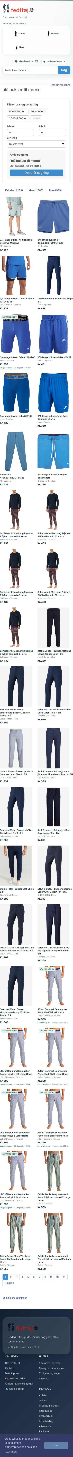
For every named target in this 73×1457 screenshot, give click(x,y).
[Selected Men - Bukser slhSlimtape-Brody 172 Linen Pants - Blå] (16, 686)
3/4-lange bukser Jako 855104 (16, 416)
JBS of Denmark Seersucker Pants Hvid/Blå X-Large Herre (53, 1072)
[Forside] (18, 8)
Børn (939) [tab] (55, 190)
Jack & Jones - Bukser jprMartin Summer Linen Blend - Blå (16, 773)
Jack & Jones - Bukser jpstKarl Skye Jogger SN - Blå (53, 832)
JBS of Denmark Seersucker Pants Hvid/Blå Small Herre (15, 1196)
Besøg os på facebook (51, 1368)
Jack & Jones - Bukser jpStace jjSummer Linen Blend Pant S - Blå (55, 773)
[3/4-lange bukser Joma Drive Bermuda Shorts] (53, 393)
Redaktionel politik (15, 1378)
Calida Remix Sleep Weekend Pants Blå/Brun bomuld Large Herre (15, 1259)
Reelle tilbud (46, 1415)
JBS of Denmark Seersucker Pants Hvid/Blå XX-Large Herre (16, 1072)
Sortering (12, 137)
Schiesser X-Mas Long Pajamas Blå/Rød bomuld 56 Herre (54, 594)
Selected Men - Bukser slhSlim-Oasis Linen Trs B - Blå (54, 711)
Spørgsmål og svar (49, 1363)
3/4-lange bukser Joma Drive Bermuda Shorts (53, 417)
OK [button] (56, 1445)
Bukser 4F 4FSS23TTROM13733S (12, 476)
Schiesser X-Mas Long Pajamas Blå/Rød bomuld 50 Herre (16, 652)
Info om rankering (60, 84)
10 (57, 1276)
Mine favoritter (28, 61)
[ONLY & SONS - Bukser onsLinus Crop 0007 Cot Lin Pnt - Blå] (53, 866)
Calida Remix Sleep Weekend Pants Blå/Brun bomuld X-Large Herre (54, 1197)
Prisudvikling (46, 1421)
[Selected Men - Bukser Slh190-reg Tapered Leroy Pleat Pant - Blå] (53, 924)
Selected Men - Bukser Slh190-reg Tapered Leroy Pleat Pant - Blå (54, 950)
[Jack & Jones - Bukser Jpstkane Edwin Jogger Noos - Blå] (53, 627)
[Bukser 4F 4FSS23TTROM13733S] (16, 451)
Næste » (9, 1282)
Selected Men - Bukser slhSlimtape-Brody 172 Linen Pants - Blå (15, 712)
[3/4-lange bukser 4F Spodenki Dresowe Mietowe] (16, 216)
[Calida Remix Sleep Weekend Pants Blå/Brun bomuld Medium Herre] (53, 1233)
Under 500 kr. (17, 111)
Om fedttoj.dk (13, 1363)
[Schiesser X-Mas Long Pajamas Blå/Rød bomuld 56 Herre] (53, 569)
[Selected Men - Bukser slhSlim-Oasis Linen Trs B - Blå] (53, 686)
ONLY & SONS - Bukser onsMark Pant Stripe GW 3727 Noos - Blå (17, 949)
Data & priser (12, 1373)
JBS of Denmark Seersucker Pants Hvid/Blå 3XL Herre (52, 1011)
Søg (64, 70)
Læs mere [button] (11, 1451)
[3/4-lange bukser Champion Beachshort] (53, 451)
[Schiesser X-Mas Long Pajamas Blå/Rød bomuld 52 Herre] (53, 510)
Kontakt (9, 1368)
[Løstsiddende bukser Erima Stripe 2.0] (53, 275)
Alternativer (45, 1426)
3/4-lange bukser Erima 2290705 (17, 357)
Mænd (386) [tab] (36, 190)
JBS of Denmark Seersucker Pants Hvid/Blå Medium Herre (53, 1134)
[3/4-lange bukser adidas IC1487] (53, 334)
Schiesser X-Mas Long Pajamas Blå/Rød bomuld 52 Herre (54, 535)
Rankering (44, 1431)
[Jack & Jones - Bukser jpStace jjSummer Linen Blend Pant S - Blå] (53, 748)
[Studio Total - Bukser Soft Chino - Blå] (16, 866)
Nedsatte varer (54, 61)
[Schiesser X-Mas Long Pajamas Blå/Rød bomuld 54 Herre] (16, 510)
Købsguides (45, 1410)
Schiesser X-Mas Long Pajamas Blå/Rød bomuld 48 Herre (16, 594)
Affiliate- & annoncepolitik (19, 1383)
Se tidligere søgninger (15, 1297)
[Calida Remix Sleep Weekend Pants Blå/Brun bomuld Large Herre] (16, 1233)
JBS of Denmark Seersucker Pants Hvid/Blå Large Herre (15, 1134)
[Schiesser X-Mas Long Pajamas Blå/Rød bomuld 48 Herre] (16, 569)
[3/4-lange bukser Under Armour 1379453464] (16, 275)
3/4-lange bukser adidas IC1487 (54, 357)
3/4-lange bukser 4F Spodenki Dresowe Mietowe (16, 241)
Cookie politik (16, 1388)
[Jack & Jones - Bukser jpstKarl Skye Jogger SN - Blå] (53, 807)
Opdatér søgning (36, 173)
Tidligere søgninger (49, 1373)
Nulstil (36, 118)
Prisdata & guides (49, 1405)
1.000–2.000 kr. (18, 118)
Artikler (43, 1395)
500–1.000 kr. (38, 111)
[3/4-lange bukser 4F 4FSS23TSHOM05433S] (53, 216)
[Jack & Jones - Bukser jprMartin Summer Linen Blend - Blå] (16, 748)
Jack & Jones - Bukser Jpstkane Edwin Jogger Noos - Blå (54, 652)
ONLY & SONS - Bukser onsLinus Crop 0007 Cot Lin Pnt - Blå (55, 890)
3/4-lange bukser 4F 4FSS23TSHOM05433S (50, 241)
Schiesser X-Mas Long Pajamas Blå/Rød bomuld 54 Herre (16, 535)
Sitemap (43, 1378)
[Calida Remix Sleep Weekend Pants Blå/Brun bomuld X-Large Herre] (53, 1171)
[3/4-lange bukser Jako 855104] (16, 393)
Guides (43, 1400)
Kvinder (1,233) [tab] (14, 190)
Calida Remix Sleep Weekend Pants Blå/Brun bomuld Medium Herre (54, 1259)
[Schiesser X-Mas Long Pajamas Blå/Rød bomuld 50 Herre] (16, 627)
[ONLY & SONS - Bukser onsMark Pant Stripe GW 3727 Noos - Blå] (16, 924)
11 (64, 1276)
